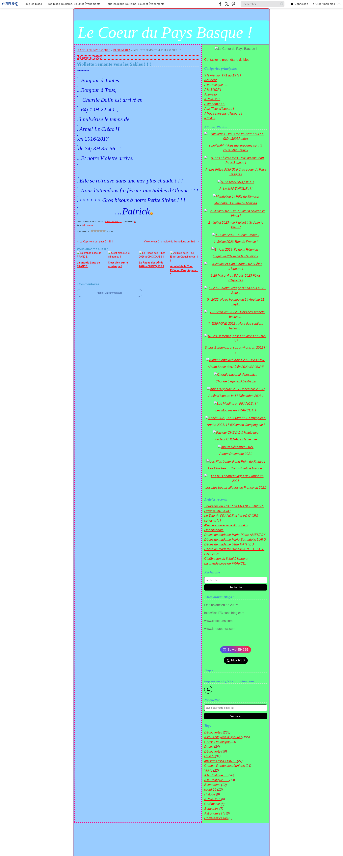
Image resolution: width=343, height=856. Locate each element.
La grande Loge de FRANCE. (225, 563)
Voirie (208, 770)
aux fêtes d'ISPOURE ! (220, 761)
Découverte (212, 751)
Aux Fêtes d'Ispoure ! (219, 108)
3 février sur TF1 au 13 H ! (222, 75)
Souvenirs (211, 808)
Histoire (210, 794)
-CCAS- (209, 118)
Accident (210, 80)
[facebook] (220, 4)
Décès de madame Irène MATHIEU (229, 544)
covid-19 (210, 789)
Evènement (212, 785)
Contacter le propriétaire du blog (227, 59)
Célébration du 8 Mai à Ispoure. (226, 558)
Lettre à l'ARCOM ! (217, 511)
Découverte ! (121, 50)
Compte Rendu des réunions (225, 765)
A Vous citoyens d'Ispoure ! (223, 113)
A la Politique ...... (216, 85)
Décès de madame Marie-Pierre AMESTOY (234, 535)
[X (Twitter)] (226, 4)
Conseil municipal (217, 742)
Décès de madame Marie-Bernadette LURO (235, 539)
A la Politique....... (216, 780)
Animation (211, 94)
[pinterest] (233, 4)
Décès (209, 746)
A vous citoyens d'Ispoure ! (223, 737)
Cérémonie (212, 804)
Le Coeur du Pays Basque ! (93, 50)
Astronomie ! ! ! (214, 104)
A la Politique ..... (216, 775)
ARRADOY (212, 99)
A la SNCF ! (212, 89)
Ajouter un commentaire (109, 292)
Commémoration (216, 818)
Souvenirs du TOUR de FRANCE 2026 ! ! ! (234, 506)
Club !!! (209, 756)
